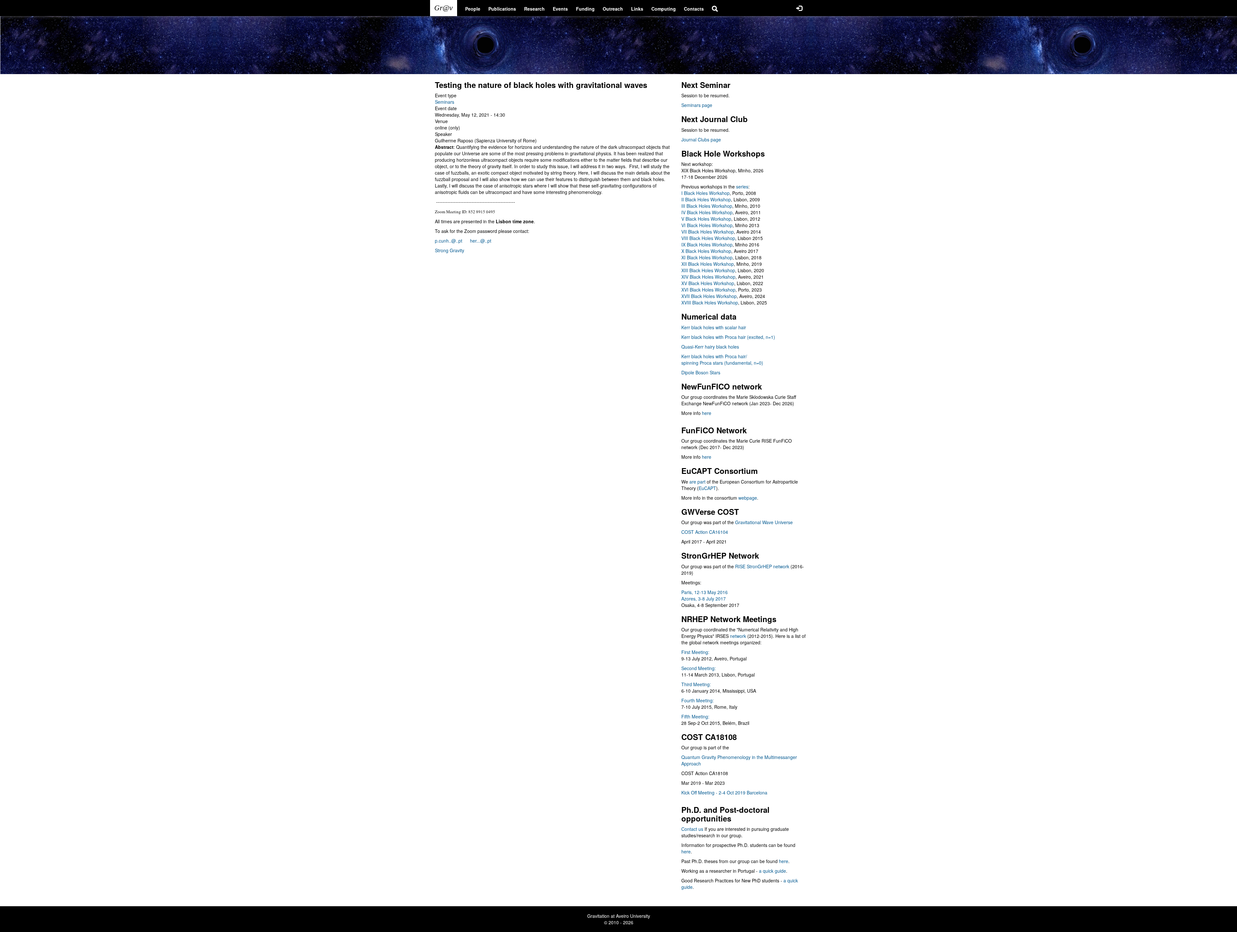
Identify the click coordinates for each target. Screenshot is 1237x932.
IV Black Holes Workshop (707, 212)
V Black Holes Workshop (706, 219)
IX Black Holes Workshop (707, 244)
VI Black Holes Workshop (707, 225)
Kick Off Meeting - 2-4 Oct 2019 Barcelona (724, 792)
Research (534, 8)
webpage (747, 498)
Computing (663, 8)
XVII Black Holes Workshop (709, 296)
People (472, 8)
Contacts (694, 8)
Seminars (444, 102)
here (706, 413)
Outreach (613, 8)
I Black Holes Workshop (705, 193)
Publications (502, 8)
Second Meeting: (698, 668)
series (742, 186)
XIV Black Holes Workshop (708, 277)
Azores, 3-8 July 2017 (703, 598)
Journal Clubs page (701, 139)
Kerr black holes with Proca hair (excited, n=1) (728, 337)
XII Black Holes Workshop (707, 264)
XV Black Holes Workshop (707, 283)
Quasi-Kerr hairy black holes (710, 346)
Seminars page (696, 105)
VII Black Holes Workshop (707, 231)
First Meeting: (695, 652)
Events (560, 8)
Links (637, 8)
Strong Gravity (449, 250)
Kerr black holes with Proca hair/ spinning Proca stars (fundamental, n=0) (722, 359)
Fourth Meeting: (697, 700)
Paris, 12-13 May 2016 (704, 592)
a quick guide (772, 871)
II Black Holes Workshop (706, 199)
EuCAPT (707, 488)
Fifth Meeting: (695, 716)
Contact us (692, 829)
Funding (585, 8)
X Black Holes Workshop (706, 251)
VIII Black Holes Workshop (708, 238)
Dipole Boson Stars (700, 372)
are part (697, 481)
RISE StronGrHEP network (762, 566)
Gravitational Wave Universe (764, 522)
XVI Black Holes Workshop (708, 289)
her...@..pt (480, 240)
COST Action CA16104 (704, 532)
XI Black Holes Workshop (707, 257)
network (738, 636)
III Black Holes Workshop (706, 206)
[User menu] (799, 8)
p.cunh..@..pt (448, 240)
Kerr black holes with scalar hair (713, 327)
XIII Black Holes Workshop (708, 270)
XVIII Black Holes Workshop (709, 302)
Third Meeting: (696, 684)
